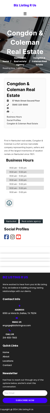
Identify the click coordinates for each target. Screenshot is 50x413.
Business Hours (14, 117)
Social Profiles (14, 120)
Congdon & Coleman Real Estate (22, 123)
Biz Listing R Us (25, 5)
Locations (8, 360)
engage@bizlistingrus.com (17, 325)
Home (6, 61)
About (6, 356)
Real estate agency (31, 221)
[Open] (25, 13)
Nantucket (20, 57)
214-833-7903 (10, 337)
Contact (7, 365)
